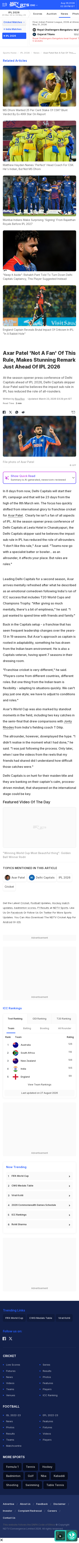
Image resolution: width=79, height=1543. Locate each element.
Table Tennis (55, 1485)
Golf (31, 1475)
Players (47, 1389)
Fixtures (11, 1370)
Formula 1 (12, 1466)
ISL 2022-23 (13, 1415)
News (64, 13)
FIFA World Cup (20, 1175)
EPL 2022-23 (50, 1415)
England (25, 1076)
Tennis (30, 1466)
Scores (37, 13)
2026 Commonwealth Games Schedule (34, 1205)
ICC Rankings (19, 1214)
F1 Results (43, 907)
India (23, 1068)
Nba (43, 1475)
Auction (52, 13)
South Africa (28, 1052)
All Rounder (64, 1028)
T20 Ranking (64, 1018)
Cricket (9, 886)
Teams (10, 1389)
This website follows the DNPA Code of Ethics (29, 1524)
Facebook (17, 912)
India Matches (13, 29)
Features (48, 1383)
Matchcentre (13, 1445)
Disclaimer (59, 1504)
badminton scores (25, 907)
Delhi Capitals (45, 877)
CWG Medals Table (22, 1185)
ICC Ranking (50, 1395)
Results (47, 1370)
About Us (25, 1504)
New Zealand (28, 1060)
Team (11, 1028)
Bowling (44, 1028)
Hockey (47, 1466)
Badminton (13, 1475)
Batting (27, 1028)
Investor (7, 1510)
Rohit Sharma (19, 1224)
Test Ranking (15, 1018)
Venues (10, 1395)
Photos (47, 1376)
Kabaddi (59, 1475)
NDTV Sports (60, 907)
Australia (26, 1044)
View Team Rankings (39, 1084)
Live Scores (13, 1364)
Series (46, 1364)
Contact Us (9, 1517)
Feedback (42, 1504)
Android (7, 922)
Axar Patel (15, 515)
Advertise (8, 1504)
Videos (10, 1383)
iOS (19, 922)
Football (36, 903)
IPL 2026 (14, 13)
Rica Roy (20, 398)
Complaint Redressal (30, 1510)
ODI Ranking (39, 1018)
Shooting (12, 1485)
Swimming (32, 1485)
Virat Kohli (17, 1195)
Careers (52, 1510)
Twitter (48, 912)
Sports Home (9, 52)
